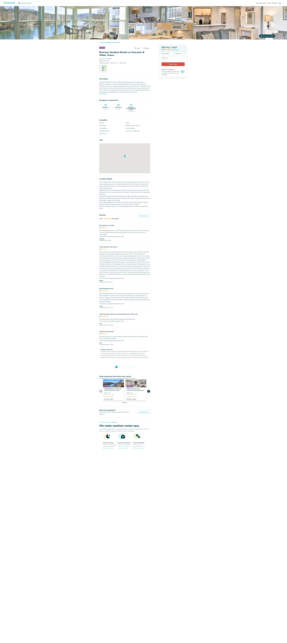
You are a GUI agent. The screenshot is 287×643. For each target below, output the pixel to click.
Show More (102, 94)
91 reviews (175, 50)
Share (147, 48)
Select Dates (173, 64)
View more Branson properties (110, 42)
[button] (173, 58)
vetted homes (109, 448)
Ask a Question (143, 412)
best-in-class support (138, 448)
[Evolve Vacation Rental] (9, 3)
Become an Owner (262, 3)
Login (279, 3)
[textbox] (28, 3)
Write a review (143, 216)
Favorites (274, 3)
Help (269, 3)
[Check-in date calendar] (163, 54)
